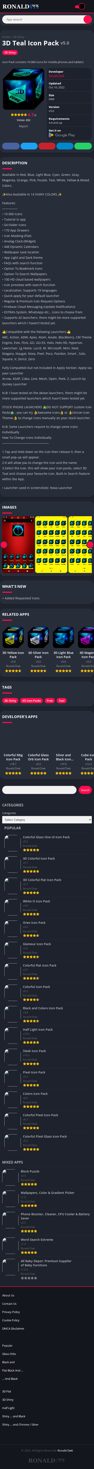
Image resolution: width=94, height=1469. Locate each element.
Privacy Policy (11, 1312)
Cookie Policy (10, 1320)
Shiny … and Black (13, 1416)
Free (50, 701)
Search (85, 790)
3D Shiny (18, 37)
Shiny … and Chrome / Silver (20, 1424)
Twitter (29, 146)
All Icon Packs (31, 701)
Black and (8, 1362)
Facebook (11, 146)
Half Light (8, 1408)
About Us (8, 1295)
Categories (9, 813)
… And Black (10, 1379)
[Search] (88, 19)
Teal (61, 701)
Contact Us (9, 1304)
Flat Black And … (12, 1370)
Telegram (64, 146)
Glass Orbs (9, 1354)
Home (6, 37)
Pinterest (47, 146)
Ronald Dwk (56, 75)
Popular (7, 1345)
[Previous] (4, 544)
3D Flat (6, 1391)
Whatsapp (83, 146)
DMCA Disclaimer (13, 1328)
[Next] (90, 544)
